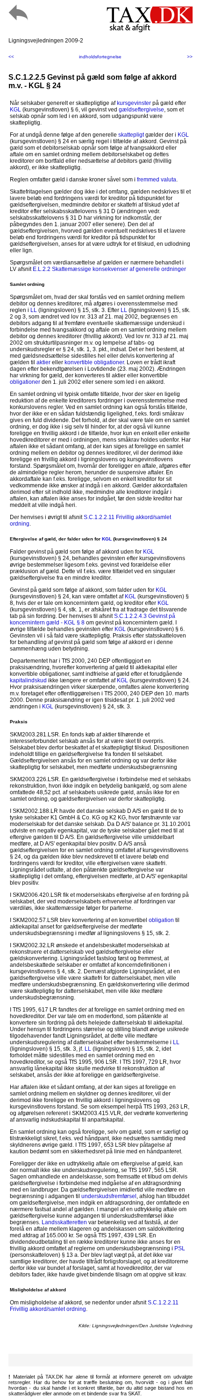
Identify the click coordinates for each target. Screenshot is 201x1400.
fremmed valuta (156, 179)
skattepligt (131, 135)
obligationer (25, 382)
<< (11, 56)
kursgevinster (134, 103)
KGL (15, 109)
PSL (179, 1248)
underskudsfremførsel (108, 1196)
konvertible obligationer (94, 362)
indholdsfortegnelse (100, 56)
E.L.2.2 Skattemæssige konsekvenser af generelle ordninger (109, 269)
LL (33, 310)
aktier (43, 362)
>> (190, 56)
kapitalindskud (28, 680)
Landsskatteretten (64, 1222)
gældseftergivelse (141, 109)
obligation (161, 920)
